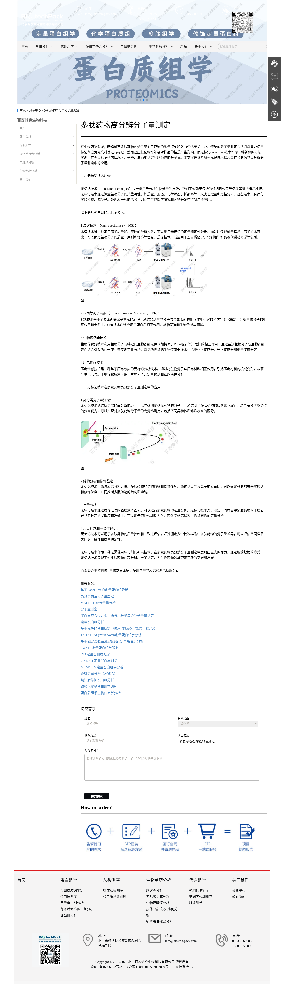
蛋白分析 (25, 136)
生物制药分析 (28, 170)
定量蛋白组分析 (92, 622)
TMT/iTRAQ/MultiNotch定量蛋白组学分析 (111, 635)
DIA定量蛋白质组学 (95, 654)
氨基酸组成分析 (157, 896)
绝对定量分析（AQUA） (99, 673)
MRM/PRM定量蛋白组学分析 (102, 667)
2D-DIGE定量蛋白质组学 (99, 661)
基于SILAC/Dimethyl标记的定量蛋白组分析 (112, 641)
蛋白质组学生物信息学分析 (101, 693)
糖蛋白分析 (68, 915)
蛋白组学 (68, 880)
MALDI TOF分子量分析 (98, 603)
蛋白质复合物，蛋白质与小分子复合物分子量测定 (117, 615)
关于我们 (25, 179)
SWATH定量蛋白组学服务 (100, 648)
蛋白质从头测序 (114, 896)
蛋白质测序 (68, 896)
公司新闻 (238, 896)
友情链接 (182, 967)
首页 (21, 880)
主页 (23, 110)
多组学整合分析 (30, 153)
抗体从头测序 (113, 890)
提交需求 (97, 796)
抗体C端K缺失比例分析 (162, 912)
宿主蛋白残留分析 (159, 921)
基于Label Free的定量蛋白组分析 (104, 590)
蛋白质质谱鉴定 (72, 890)
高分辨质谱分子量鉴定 (97, 596)
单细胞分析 (27, 162)
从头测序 (111, 880)
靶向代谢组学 (199, 890)
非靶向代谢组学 (200, 896)
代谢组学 (25, 145)
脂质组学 (196, 903)
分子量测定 (89, 609)
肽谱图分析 (154, 890)
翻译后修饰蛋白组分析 (97, 680)
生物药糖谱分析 (157, 903)
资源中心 (238, 890)
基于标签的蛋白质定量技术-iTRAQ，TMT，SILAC (118, 628)
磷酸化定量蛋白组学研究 (99, 686)
